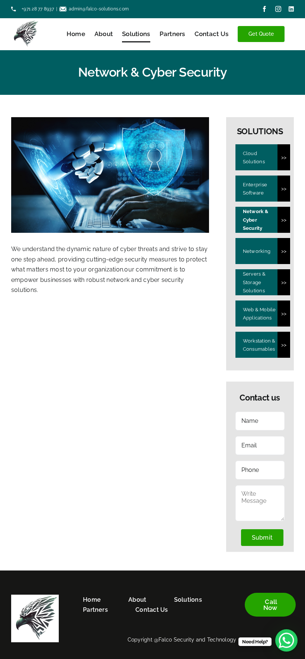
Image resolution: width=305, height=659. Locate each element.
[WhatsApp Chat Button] (286, 640)
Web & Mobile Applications (259, 314)
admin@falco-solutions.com (99, 9)
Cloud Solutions (254, 157)
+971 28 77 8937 (37, 9)
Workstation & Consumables (259, 345)
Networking (256, 251)
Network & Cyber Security (255, 220)
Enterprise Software (255, 189)
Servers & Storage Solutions (254, 282)
